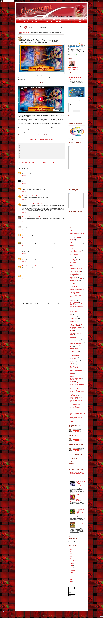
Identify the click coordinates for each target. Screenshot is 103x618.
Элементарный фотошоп (75, 420)
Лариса (23, 242)
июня (72, 567)
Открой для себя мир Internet (76, 370)
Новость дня (57, 162)
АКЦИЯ (71, 242)
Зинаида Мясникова (26, 226)
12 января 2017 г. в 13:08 (31, 257)
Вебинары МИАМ (77, 21)
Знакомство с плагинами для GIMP (77, 289)
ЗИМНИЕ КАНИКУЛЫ (26, 162)
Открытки (72, 373)
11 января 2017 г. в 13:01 (31, 234)
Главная (20, 32)
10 (50, 303)
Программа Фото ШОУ (74, 382)
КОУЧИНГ (72, 330)
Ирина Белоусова (26, 179)
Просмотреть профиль (73, 69)
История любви (73, 300)
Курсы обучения (73, 336)
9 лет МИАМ (72, 240)
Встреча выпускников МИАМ (76, 268)
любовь (23, 187)
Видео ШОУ (72, 260)
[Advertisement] (76, 33)
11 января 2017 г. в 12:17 (34, 216)
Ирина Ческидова (74, 67)
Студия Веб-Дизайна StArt (75, 406)
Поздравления (73, 375)
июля (72, 565)
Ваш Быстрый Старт (53, 19)
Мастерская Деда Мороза (75, 343)
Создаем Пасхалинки (74, 403)
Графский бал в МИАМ (74, 280)
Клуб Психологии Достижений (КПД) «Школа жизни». (41, 162)
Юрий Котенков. (25, 216)
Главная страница (21, 19)
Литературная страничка (75, 339)
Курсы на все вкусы (65, 19)
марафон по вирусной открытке (76, 342)
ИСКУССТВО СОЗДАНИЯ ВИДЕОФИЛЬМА (75, 298)
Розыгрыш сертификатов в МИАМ (77, 391)
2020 (71, 553)
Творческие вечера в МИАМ (75, 409)
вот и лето (72, 265)
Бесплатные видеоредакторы (76, 251)
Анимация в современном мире (76, 243)
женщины (72, 285)
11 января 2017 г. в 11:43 (31, 195)
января (72, 572)
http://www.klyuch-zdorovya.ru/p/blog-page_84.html (33, 171)
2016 (71, 579)
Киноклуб (81, 19)
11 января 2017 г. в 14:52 (31, 242)
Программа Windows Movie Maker (77, 384)
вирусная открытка (74, 263)
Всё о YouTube (73, 267)
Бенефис (72, 248)
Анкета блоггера (73, 247)
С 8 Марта (72, 394)
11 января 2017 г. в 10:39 (31, 187)
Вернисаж (74, 19)
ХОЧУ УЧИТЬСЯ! (73, 416)
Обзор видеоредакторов (75, 360)
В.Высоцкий (72, 256)
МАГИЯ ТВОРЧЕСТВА (74, 340)
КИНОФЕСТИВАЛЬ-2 (74, 319)
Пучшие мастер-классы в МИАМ (76, 386)
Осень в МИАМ (73, 364)
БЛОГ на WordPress (74, 254)
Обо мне (30, 19)
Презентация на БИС (74, 379)
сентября (73, 561)
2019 (71, 555)
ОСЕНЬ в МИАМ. (73, 366)
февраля (73, 570)
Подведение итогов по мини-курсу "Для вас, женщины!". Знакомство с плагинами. (80, 525)
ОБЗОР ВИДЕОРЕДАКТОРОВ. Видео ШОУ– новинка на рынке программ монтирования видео (77, 498)
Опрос (71, 363)
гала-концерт (72, 273)
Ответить (24, 175)
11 (53, 303)
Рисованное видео (74, 390)
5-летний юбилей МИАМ (75, 237)
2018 (71, 556)
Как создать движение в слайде (76, 311)
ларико (23, 275)
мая (72, 568)
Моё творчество (73, 349)
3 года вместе (72, 236)
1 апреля (72, 230)
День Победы (72, 281)
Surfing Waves (82, 100)
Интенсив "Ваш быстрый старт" (76, 293)
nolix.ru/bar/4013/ (73, 54)
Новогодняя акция (73, 357)
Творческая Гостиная (74, 407)
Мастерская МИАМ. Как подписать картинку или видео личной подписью (75, 77)
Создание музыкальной (75, 404)
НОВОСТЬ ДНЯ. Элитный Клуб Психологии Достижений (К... (77, 575)
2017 (71, 558)
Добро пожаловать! (74, 283)
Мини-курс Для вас (74, 348)
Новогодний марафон (74, 355)
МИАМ (53, 162)
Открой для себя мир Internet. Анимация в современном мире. (77, 473)
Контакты (19, 21)
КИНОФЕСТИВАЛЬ (74, 318)
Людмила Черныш (26, 249)
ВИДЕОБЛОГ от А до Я (74, 262)
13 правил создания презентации (77, 233)
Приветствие (72, 381)
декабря (73, 560)
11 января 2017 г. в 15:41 (36, 249)
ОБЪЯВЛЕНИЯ (26, 32)
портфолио (72, 376)
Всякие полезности (74, 270)
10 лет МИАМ (72, 232)
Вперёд (57, 303)
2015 (71, 581)
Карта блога (27, 21)
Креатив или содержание (75, 331)
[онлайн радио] (43, 27)
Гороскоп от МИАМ (74, 277)
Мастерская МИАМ (74, 345)
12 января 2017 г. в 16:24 (31, 265)
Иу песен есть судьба (74, 302)
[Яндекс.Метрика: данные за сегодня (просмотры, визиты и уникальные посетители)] (7, 611)
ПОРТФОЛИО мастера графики (62, 21)
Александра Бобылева (27, 203)
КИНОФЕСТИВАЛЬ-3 (74, 321)
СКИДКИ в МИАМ (73, 398)
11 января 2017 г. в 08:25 (49, 171)
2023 (71, 547)
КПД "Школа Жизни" (41, 72)
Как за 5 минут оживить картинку (77, 306)
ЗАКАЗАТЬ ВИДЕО (47, 21)
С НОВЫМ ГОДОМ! (74, 395)
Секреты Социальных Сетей (76, 397)
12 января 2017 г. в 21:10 (31, 275)
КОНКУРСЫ (72, 328)
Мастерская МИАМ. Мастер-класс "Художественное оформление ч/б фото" (80, 511)
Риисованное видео (74, 388)
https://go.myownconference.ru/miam (41, 139)
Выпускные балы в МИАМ (75, 271)
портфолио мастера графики (76, 378)
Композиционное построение (76, 327)
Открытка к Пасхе (73, 372)
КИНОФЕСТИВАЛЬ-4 (74, 323)
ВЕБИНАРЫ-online (36, 21)
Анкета (71, 245)
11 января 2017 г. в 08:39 (35, 179)
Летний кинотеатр (73, 337)
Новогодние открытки (74, 351)
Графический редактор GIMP (76, 278)
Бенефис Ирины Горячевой (75, 250)
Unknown (24, 195)
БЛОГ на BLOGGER (74, 253)
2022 (71, 549)
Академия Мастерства (40, 19)
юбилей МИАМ (73, 421)
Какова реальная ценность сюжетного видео (75, 316)
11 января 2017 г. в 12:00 (38, 203)
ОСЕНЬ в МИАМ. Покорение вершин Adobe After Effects (76, 368)
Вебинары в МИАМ (74, 259)
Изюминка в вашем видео (75, 292)
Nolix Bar (83, 44)
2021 (71, 551)
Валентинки (72, 257)
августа (72, 563)
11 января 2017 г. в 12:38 (36, 226)
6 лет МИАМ (72, 239)
